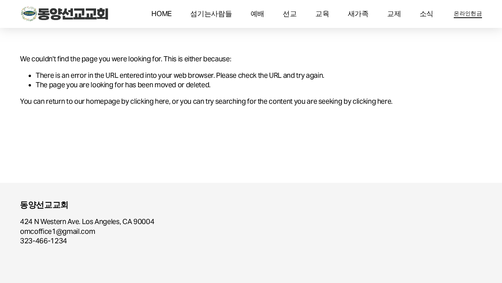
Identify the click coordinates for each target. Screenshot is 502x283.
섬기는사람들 (211, 13)
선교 (289, 13)
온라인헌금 (468, 13)
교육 (322, 13)
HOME (161, 13)
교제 (394, 13)
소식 (426, 13)
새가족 (358, 13)
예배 (257, 13)
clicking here (149, 101)
